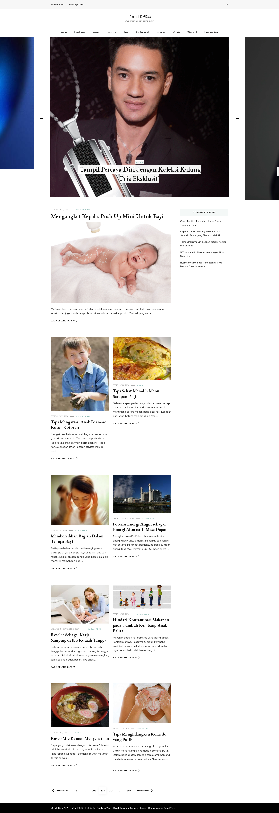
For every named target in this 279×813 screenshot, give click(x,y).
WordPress (169, 808)
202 (95, 790)
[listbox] (139, 118)
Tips (126, 32)
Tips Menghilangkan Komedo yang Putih (139, 736)
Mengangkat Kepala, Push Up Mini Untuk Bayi (107, 216)
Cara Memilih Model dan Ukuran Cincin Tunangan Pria (140, 176)
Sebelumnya (62, 790)
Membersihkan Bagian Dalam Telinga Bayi (77, 538)
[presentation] (41, 118)
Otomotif (192, 32)
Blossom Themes (138, 808)
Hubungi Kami (76, 4)
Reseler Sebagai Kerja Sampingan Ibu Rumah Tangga (78, 637)
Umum (96, 32)
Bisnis (64, 32)
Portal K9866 (139, 16)
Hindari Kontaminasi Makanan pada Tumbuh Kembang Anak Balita (141, 625)
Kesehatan (79, 32)
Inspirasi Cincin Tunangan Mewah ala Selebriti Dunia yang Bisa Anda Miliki (200, 233)
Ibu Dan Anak (142, 32)
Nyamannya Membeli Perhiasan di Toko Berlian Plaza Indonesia (201, 264)
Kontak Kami (57, 4)
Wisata (176, 32)
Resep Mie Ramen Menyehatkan (80, 738)
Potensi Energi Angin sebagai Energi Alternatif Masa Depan (140, 526)
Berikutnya (143, 790)
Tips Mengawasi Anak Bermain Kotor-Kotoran (79, 424)
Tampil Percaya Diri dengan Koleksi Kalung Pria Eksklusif (203, 243)
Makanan (161, 32)
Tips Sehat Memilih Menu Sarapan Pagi (136, 393)
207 (130, 790)
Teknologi (111, 32)
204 (112, 790)
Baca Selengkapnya (63, 320)
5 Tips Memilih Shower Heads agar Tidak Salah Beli (202, 254)
